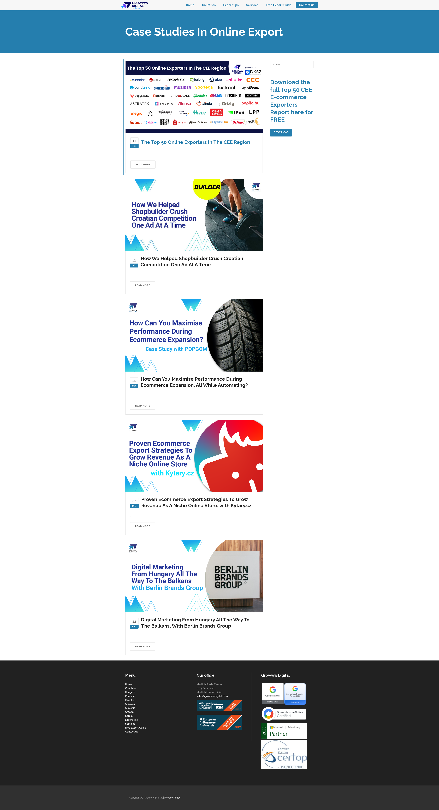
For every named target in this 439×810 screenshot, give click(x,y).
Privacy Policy (172, 797)
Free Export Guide (135, 727)
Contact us (131, 731)
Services (130, 723)
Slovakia (130, 704)
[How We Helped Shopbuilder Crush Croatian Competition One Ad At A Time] (194, 214)
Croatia (129, 712)
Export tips (131, 719)
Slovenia (130, 708)
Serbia (129, 715)
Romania (130, 696)
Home (128, 684)
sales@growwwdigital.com (212, 696)
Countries (130, 688)
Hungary (130, 692)
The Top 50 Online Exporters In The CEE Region (195, 142)
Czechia (129, 700)
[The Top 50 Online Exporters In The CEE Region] (194, 96)
